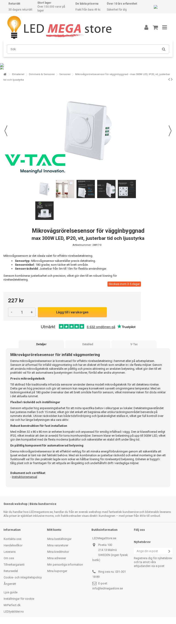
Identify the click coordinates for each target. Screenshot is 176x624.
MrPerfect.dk (12, 605)
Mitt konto (54, 529)
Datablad (87, 344)
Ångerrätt (10, 584)
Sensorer (65, 74)
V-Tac (134, 344)
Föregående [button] (6, 131)
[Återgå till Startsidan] (4, 74)
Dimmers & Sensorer (42, 74)
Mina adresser (56, 558)
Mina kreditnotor (58, 551)
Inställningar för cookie (19, 598)
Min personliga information (65, 564)
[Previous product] (169, 79)
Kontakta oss (12, 539)
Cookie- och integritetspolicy (23, 577)
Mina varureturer (57, 545)
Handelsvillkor (13, 545)
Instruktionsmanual (24, 477)
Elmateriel (18, 74)
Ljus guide (10, 592)
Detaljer (41, 344)
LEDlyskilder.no (14, 611)
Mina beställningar (59, 539)
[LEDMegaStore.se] (68, 27)
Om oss (9, 558)
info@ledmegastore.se (107, 588)
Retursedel (11, 571)
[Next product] (172, 79)
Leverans (10, 551)
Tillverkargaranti (14, 564)
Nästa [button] (170, 131)
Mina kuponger (57, 571)
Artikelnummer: (82, 245)
